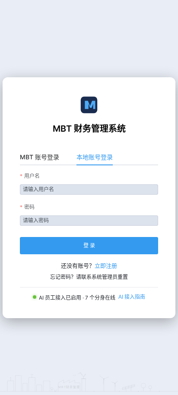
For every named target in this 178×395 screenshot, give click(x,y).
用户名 (32, 176)
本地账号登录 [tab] (94, 157)
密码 (29, 207)
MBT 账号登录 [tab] (39, 157)
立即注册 (106, 265)
